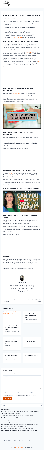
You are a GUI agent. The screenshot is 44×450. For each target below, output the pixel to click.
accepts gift (29, 52)
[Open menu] (42, 4)
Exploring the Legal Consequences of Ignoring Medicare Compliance (17, 428)
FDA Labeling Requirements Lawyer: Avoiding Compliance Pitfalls (16, 422)
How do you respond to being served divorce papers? (11, 299)
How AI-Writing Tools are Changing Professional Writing (14, 426)
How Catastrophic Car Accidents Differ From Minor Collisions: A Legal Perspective (20, 411)
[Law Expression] (7, 4)
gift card (11, 173)
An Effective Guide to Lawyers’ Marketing (10, 413)
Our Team (14, 440)
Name (5, 392)
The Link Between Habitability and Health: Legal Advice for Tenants (17, 415)
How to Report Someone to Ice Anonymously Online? (32, 315)
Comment (6, 376)
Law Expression (19, 447)
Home (9, 440)
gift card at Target (16, 93)
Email (18, 392)
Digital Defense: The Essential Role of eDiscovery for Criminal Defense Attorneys (19, 430)
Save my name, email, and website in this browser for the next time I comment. (20, 395)
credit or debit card (17, 37)
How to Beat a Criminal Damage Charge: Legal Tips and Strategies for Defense (19, 424)
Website (31, 392)
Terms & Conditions (29, 440)
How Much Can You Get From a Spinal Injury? (11, 417)
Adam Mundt (6, 18)
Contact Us (4, 440)
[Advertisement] (22, 77)
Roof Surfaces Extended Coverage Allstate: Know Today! (12, 327)
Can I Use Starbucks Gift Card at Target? (33, 299)
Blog (4, 13)
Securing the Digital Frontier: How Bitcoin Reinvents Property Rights (16, 420)
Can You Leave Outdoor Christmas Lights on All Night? (11, 341)
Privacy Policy (21, 440)
